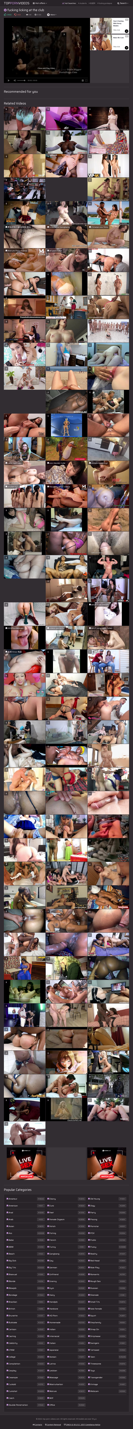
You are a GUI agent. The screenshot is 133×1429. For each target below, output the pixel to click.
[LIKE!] (5, 15)
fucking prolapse (105, 3)
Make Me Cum (118, 38)
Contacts (38, 1424)
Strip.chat (116, 30)
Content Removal (53, 1424)
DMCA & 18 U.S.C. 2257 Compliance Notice (83, 1424)
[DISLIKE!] (15, 15)
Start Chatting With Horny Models (118, 23)
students (83, 3)
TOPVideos (16, 3)
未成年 (92, 3)
